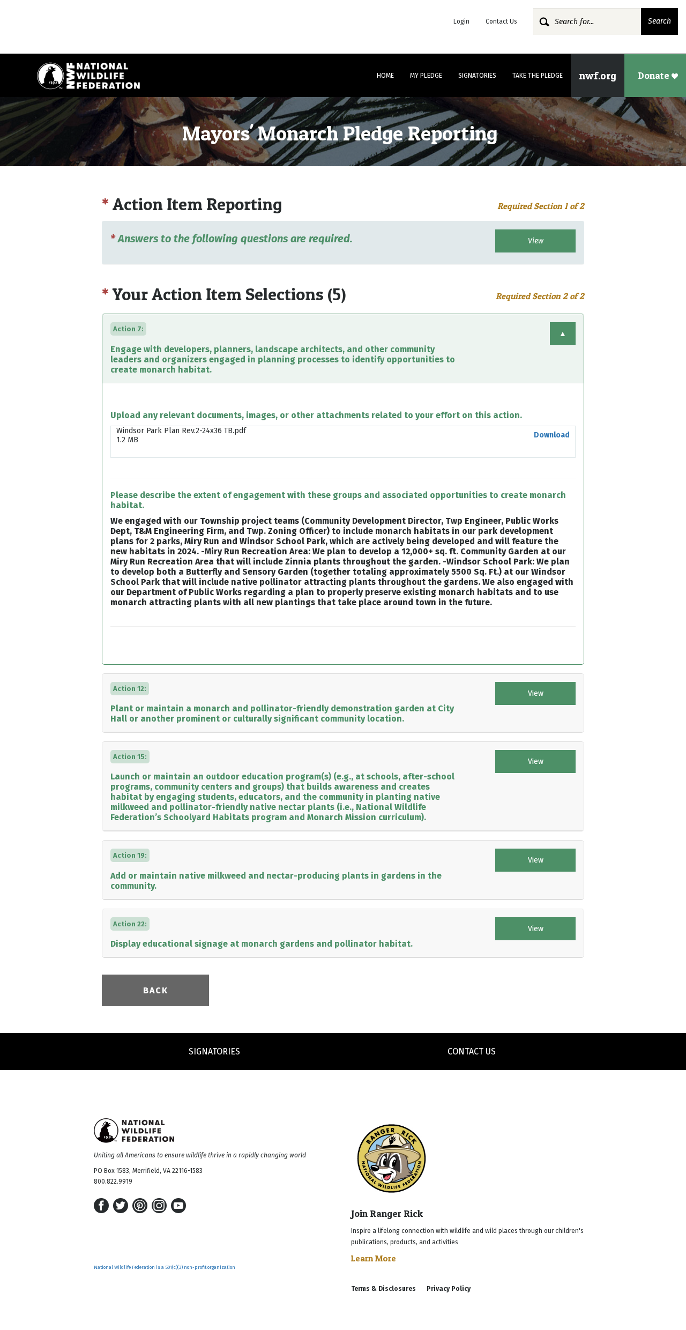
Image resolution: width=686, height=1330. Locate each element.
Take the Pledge (537, 75)
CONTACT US (472, 1051)
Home (385, 75)
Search (659, 21)
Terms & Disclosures (383, 1288)
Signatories (477, 75)
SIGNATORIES (214, 1051)
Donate (655, 75)
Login (461, 21)
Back (155, 990)
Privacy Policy (449, 1288)
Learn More (373, 1258)
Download (552, 435)
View (535, 241)
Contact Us (501, 21)
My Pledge (426, 75)
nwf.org (597, 75)
